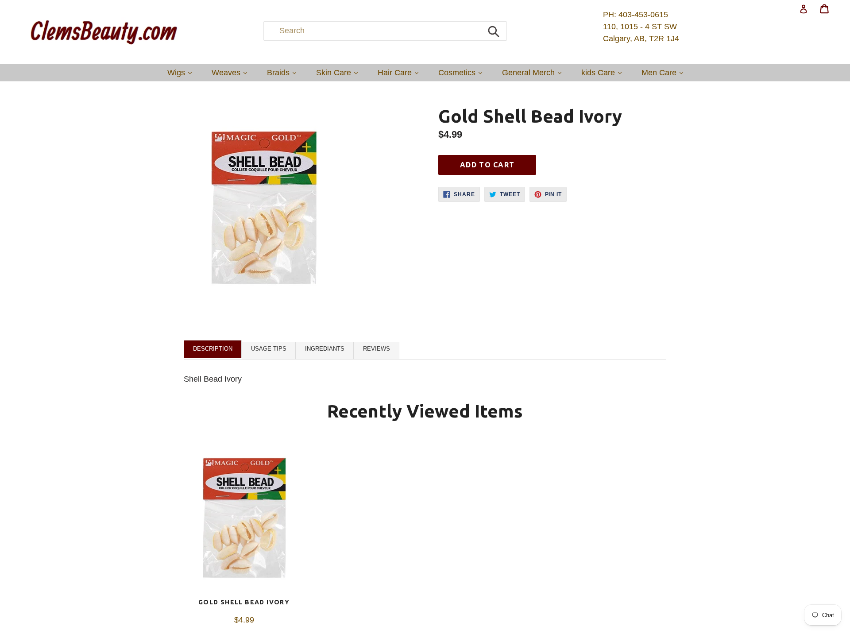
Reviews (376, 348)
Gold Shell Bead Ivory (244, 602)
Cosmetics (462, 72)
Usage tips (268, 348)
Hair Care (400, 72)
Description (212, 348)
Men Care (664, 72)
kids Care (603, 72)
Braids (284, 72)
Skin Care (339, 72)
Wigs (181, 72)
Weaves (231, 72)
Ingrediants (324, 348)
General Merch (534, 72)
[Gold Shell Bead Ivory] (244, 518)
